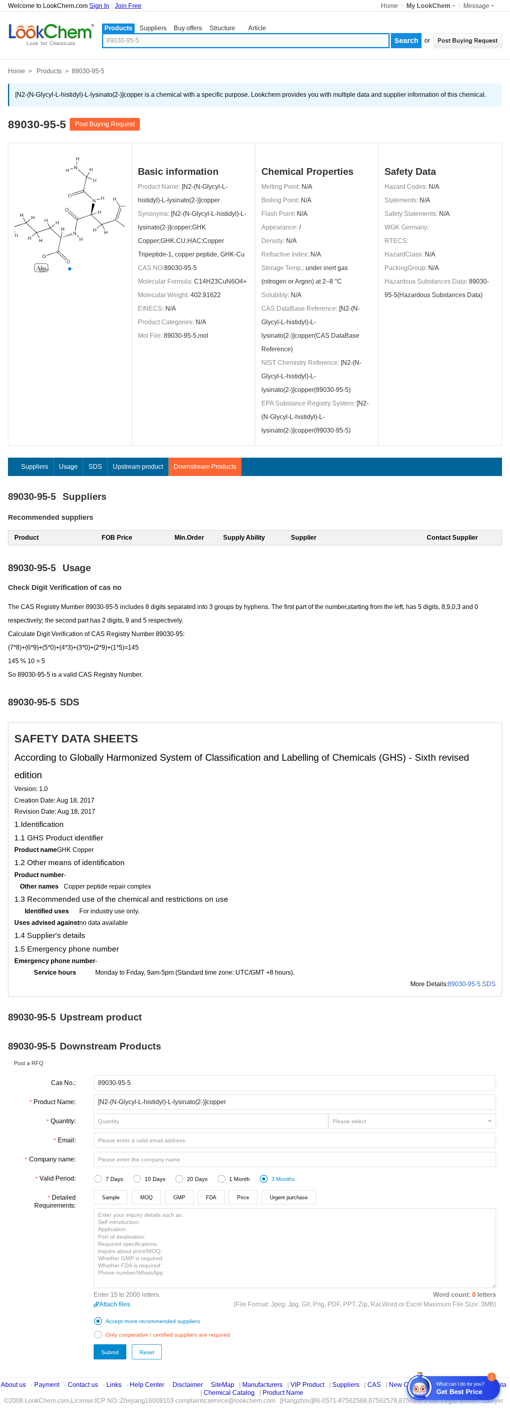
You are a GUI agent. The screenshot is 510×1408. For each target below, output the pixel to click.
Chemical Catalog (229, 1392)
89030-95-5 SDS (472, 984)
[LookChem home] (51, 34)
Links (114, 1384)
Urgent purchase (289, 1197)
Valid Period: (57, 1178)
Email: (67, 1140)
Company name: (52, 1159)
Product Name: (54, 1102)
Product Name (283, 1392)
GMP (179, 1197)
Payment (46, 1384)
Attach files (114, 1304)
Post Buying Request (105, 124)
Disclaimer (188, 1384)
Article (257, 28)
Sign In (99, 5)
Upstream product (138, 466)
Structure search (222, 29)
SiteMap (222, 1384)
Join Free (128, 5)
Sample (111, 1197)
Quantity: (63, 1121)
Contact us (83, 1384)
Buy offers (188, 28)
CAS (374, 1384)
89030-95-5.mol (186, 335)
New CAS (403, 1384)
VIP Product (307, 1384)
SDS (95, 466)
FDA (211, 1197)
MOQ (146, 1197)
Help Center (147, 1384)
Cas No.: (63, 1082)
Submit (110, 1352)
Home (389, 5)
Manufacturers (262, 1384)
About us (13, 1384)
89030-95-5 (180, 267)
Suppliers (153, 28)
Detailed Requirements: (55, 1201)
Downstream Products (205, 466)
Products (118, 28)
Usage (68, 466)
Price (243, 1197)
